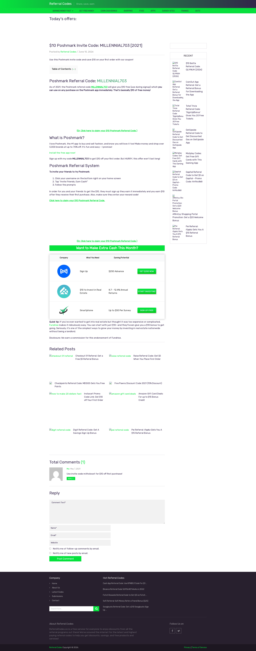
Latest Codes (58, 592)
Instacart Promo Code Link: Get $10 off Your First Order (93, 396)
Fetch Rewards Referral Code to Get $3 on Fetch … (125, 595)
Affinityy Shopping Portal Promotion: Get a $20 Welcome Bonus (188, 217)
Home (54, 583)
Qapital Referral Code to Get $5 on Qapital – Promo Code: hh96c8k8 (195, 177)
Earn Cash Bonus (109, 11)
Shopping (128, 11)
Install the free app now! (62, 152)
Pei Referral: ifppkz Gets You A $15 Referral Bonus (195, 231)
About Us (56, 588)
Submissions (57, 596)
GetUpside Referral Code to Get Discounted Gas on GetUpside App (195, 136)
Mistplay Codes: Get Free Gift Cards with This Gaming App (194, 158)
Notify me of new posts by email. (70, 553)
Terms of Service (199, 647)
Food (141, 11)
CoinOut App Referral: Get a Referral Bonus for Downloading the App (194, 88)
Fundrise (53, 325)
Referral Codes (60, 3)
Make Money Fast (63, 11)
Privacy (187, 647)
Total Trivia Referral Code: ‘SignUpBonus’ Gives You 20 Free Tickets (195, 112)
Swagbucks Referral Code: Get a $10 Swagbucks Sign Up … (126, 608)
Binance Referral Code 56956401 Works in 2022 (123, 589)
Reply (70, 479)
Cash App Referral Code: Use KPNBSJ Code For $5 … (125, 583)
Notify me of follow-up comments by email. (76, 548)
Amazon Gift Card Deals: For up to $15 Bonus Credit (151, 396)
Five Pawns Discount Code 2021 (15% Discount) (138, 383)
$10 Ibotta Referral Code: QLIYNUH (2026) (194, 66)
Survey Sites (168, 11)
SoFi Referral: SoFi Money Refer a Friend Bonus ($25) (125, 601)
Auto (197, 11)
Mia (68, 469)
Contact (55, 600)
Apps (153, 11)
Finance (185, 11)
